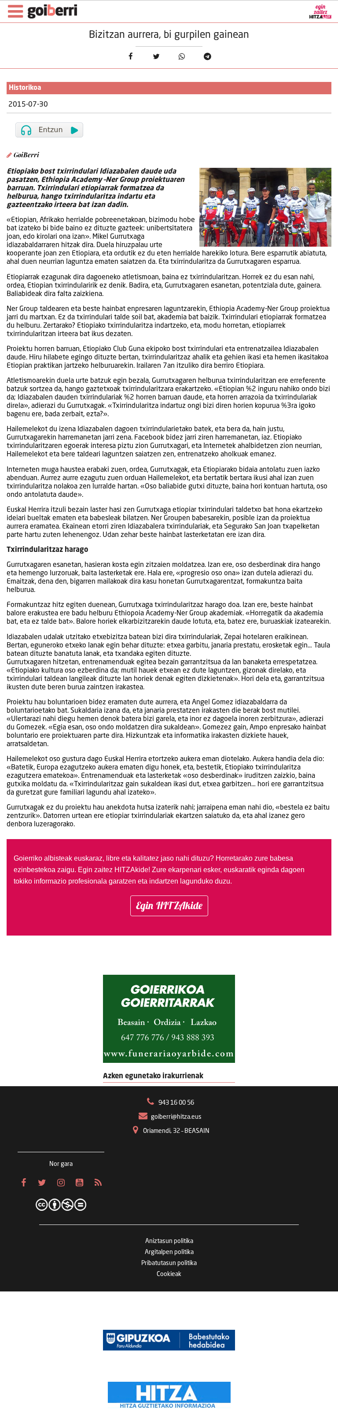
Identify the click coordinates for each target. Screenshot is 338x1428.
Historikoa (25, 88)
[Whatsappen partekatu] (182, 57)
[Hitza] (169, 1393)
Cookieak (169, 1274)
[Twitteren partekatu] (156, 57)
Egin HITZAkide (169, 905)
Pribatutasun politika (169, 1263)
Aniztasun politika (169, 1241)
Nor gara (61, 1164)
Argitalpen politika (169, 1252)
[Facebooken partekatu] (130, 57)
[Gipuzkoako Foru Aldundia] (169, 1340)
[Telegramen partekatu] (207, 57)
